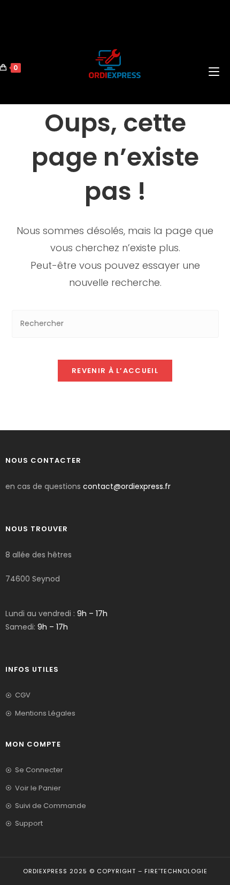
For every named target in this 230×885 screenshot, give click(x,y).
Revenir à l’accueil (115, 371)
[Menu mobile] (215, 46)
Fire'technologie (176, 871)
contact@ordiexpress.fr (127, 486)
